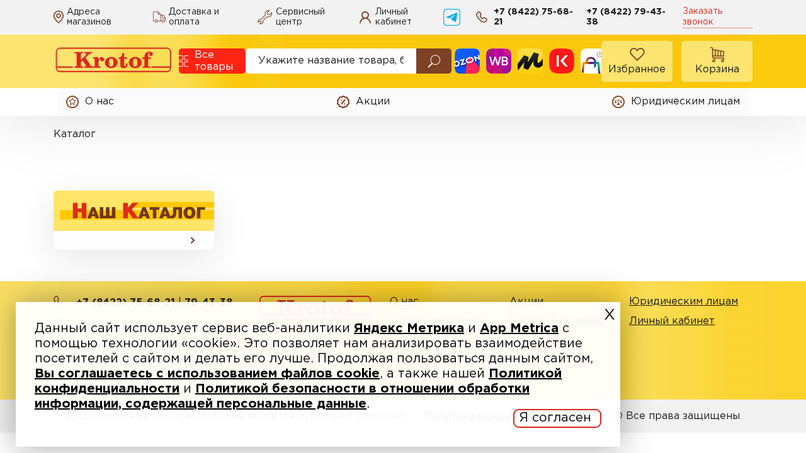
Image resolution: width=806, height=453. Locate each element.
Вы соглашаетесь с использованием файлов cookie (207, 373)
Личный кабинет (672, 321)
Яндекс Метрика (409, 328)
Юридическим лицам (683, 301)
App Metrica (519, 328)
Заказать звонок (702, 17)
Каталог (75, 134)
